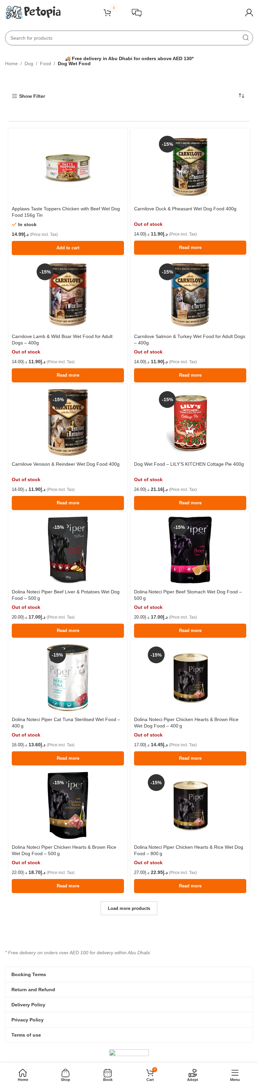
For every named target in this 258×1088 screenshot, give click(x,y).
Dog (29, 63)
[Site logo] (32, 12)
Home (11, 63)
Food (45, 63)
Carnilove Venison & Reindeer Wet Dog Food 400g (66, 464)
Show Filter (32, 96)
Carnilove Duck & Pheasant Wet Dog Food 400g (185, 208)
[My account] (249, 12)
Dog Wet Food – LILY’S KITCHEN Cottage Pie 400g (189, 464)
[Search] (245, 38)
